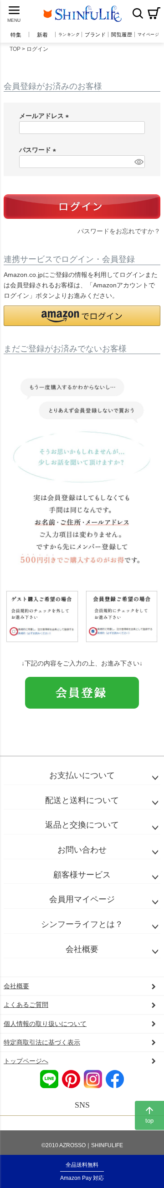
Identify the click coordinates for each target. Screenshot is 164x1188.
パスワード (39, 149)
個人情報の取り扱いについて (45, 1023)
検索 (137, 13)
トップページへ (26, 1061)
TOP (15, 49)
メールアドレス (45, 115)
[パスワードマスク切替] (138, 162)
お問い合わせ (82, 849)
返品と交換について (82, 824)
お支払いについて (82, 775)
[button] (82, 316)
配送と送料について (82, 800)
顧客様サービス (82, 874)
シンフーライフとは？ (82, 924)
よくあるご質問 (26, 1004)
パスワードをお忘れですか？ (118, 231)
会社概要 (82, 949)
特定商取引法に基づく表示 (42, 1042)
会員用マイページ (82, 899)
